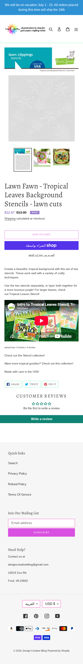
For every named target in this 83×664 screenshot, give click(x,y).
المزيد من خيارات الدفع (42, 255)
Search (13, 463)
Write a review (41, 419)
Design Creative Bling (35, 650)
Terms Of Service (19, 494)
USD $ (50, 604)
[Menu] (76, 29)
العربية (29, 604)
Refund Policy (17, 484)
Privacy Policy (17, 473)
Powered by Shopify (59, 650)
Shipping (10, 218)
